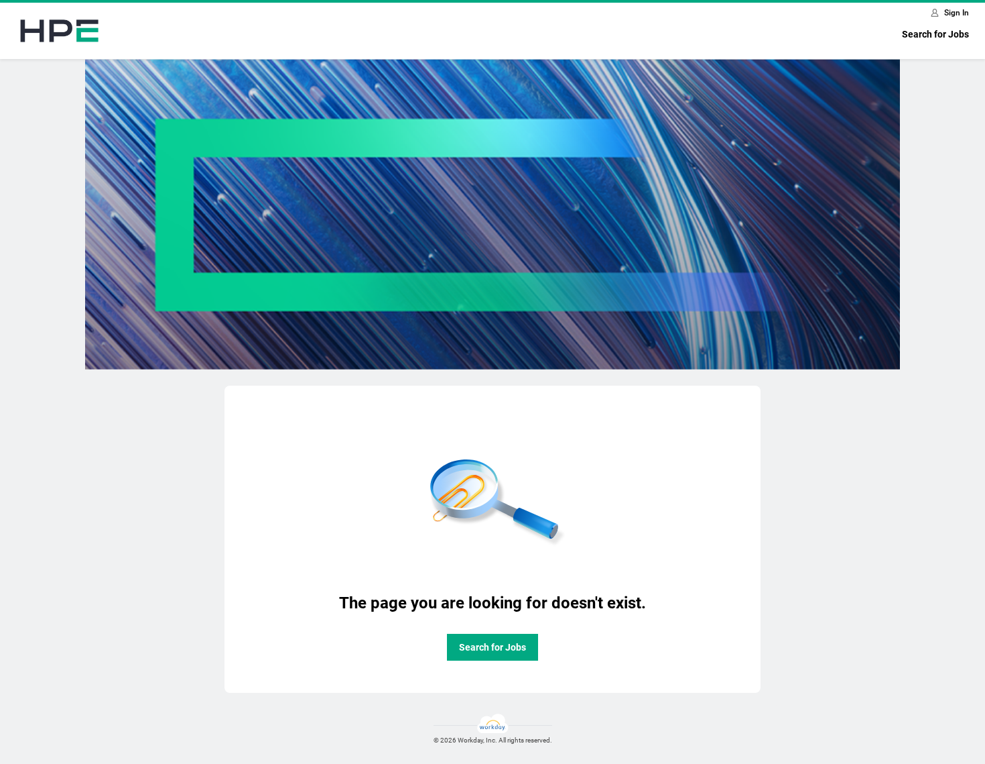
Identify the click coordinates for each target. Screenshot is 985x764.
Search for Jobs (935, 34)
